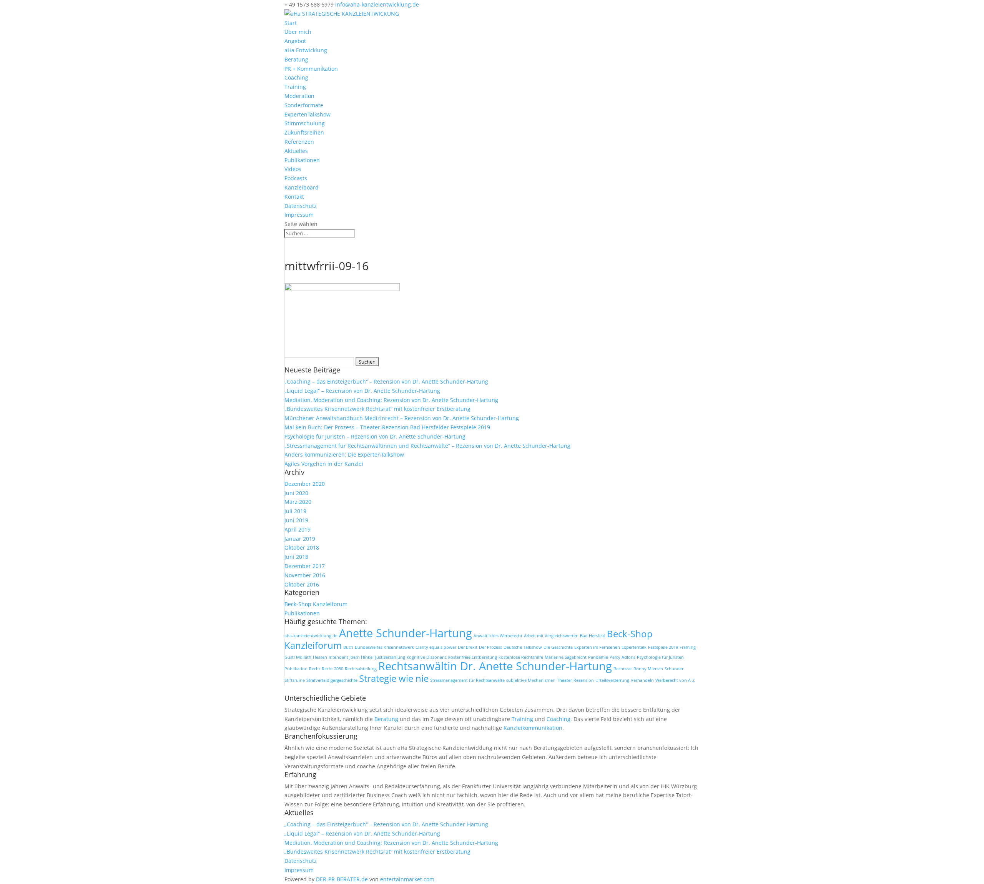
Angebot (295, 41)
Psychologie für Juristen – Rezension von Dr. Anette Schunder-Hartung (374, 436)
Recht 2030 (332, 668)
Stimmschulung (304, 123)
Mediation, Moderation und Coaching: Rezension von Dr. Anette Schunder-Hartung (391, 400)
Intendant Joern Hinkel (351, 657)
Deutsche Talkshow (523, 647)
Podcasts (295, 178)
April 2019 (297, 529)
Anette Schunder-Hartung (405, 633)
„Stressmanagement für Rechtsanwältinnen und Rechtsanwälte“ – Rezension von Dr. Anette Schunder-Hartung (427, 445)
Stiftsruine (294, 680)
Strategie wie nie (394, 678)
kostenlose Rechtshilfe (521, 657)
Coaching (296, 77)
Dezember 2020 (304, 483)
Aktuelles (296, 151)
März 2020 (297, 501)
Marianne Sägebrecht (566, 657)
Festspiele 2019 (663, 647)
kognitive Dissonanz (427, 657)
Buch (348, 647)
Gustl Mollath (297, 657)
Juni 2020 (296, 493)
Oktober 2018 (301, 547)
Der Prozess (490, 647)
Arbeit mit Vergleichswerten (551, 635)
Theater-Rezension (575, 680)
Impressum (299, 214)
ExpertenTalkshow (307, 114)
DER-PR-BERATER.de (342, 879)
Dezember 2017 (304, 566)
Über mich (297, 31)
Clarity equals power (436, 647)
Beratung (296, 59)
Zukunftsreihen (304, 132)
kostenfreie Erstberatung (472, 657)
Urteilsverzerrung (612, 680)
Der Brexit (467, 647)
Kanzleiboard (301, 187)
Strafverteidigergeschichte (331, 680)
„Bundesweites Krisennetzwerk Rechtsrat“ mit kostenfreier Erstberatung (377, 408)
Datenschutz (300, 205)
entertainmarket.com (407, 879)
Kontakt (294, 196)
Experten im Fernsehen (597, 647)
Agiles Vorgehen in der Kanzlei (323, 463)
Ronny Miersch (648, 668)
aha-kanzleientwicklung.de (310, 635)
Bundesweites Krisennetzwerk (384, 647)
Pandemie (598, 657)
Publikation (296, 668)
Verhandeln (642, 680)
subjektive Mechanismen (530, 680)
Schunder (674, 668)
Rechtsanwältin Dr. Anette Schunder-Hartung (495, 666)
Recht (314, 668)
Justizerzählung (390, 657)
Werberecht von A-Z (675, 680)
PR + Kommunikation (311, 68)
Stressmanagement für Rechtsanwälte (467, 680)
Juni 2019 (296, 520)
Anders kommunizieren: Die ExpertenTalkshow (344, 454)
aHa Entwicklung (305, 50)
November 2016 (304, 575)
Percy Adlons (622, 657)
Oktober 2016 (301, 584)
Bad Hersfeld (592, 635)
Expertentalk (634, 647)
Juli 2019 (295, 511)
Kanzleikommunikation (533, 727)
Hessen (320, 657)
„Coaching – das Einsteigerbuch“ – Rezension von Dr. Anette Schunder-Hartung (386, 381)
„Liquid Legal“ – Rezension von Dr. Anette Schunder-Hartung (362, 390)
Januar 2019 (299, 538)
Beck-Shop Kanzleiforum (315, 604)
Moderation (299, 96)
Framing (688, 647)
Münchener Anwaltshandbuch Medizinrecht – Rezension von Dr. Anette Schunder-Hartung (401, 418)
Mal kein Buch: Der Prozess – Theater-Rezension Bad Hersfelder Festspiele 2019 (387, 427)
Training (295, 86)
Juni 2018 (296, 556)
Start (290, 23)
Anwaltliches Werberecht (498, 635)
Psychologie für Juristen (660, 657)
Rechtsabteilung (361, 668)
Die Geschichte (558, 647)
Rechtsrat (622, 668)
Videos (292, 169)
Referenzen (299, 141)
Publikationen (302, 160)
